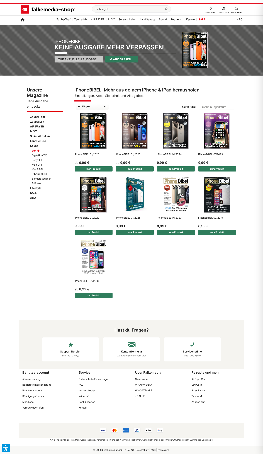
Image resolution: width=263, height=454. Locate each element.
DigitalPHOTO (39, 155)
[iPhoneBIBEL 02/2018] (217, 194)
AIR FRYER (37, 126)
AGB (153, 449)
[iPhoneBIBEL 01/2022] (94, 194)
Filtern (85, 106)
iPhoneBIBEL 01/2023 (210, 154)
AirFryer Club (198, 379)
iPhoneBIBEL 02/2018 (210, 217)
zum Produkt (93, 168)
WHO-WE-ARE (143, 390)
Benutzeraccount (32, 390)
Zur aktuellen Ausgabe (77, 59)
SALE (33, 193)
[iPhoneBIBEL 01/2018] (94, 257)
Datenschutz (142, 449)
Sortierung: (189, 106)
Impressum (163, 449)
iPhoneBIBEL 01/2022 (87, 217)
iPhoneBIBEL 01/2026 (87, 154)
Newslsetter (141, 379)
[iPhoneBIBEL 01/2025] (135, 131)
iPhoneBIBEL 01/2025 (128, 154)
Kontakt (83, 407)
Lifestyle (35, 188)
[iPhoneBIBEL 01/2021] (135, 194)
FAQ (81, 384)
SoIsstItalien (198, 390)
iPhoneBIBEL (39, 173)
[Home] (23, 20)
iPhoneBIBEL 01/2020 (169, 217)
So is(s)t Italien (40, 136)
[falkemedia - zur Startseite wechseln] (48, 9)
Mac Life (37, 164)
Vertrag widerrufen (33, 407)
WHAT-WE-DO (143, 384)
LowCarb (196, 384)
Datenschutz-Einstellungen (94, 379)
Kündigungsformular (33, 396)
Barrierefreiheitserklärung (36, 384)
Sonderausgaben (41, 178)
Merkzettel (28, 401)
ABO (33, 197)
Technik (35, 150)
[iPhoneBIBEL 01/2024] (176, 131)
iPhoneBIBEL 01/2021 (128, 217)
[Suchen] (166, 9)
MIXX (33, 131)
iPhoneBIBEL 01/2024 (169, 154)
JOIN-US (140, 396)
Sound (34, 146)
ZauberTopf (37, 117)
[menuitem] (131, 9)
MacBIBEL (37, 169)
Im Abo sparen (120, 59)
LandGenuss (38, 141)
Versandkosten (87, 390)
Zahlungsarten (87, 401)
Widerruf (84, 396)
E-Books (36, 183)
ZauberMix (37, 121)
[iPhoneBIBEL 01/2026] (94, 131)
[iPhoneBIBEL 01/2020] (176, 194)
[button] (6, 448)
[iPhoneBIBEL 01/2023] (217, 131)
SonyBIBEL (38, 159)
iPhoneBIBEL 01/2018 (87, 280)
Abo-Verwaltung (31, 379)
